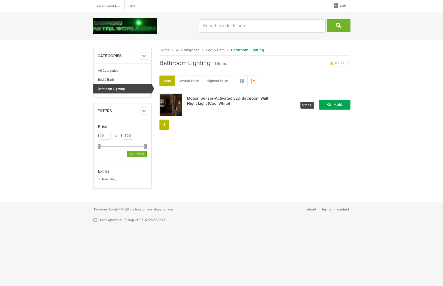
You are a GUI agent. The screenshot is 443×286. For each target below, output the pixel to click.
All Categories (108, 71)
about (311, 209)
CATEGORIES (107, 6)
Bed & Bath (106, 80)
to (119, 136)
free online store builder (154, 209)
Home (164, 50)
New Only (109, 179)
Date (167, 81)
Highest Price (217, 81)
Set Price (137, 154)
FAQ (131, 6)
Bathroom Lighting (111, 89)
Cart (342, 6)
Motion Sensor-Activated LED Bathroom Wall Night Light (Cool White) (227, 101)
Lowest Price (188, 81)
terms (326, 209)
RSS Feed (341, 63)
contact (343, 209)
